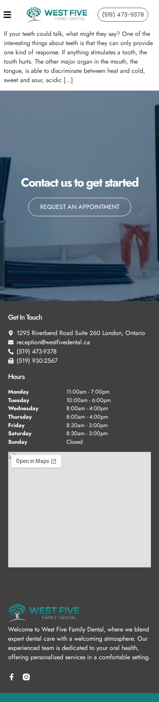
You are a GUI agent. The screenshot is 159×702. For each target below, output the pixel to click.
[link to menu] (14, 14)
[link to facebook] (11, 676)
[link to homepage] (56, 14)
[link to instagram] (26, 676)
